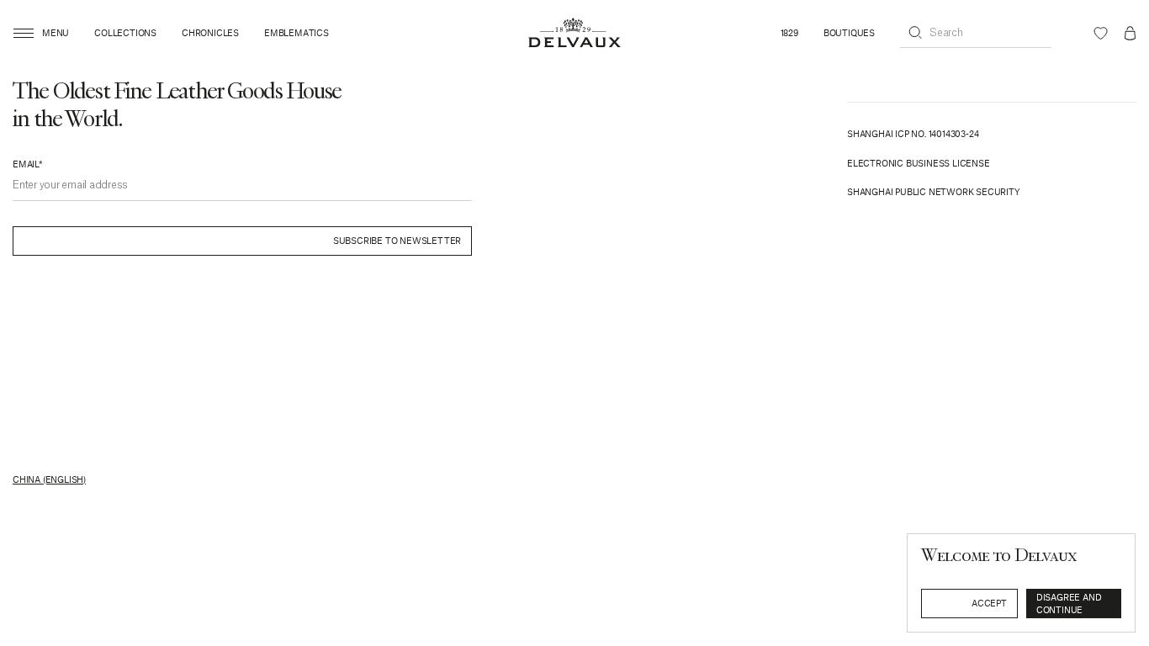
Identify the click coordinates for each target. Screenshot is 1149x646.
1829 (789, 33)
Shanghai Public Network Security (933, 191)
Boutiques (849, 33)
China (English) (49, 479)
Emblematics (296, 33)
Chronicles (210, 33)
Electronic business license (918, 162)
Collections (125, 33)
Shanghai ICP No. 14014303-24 (912, 133)
